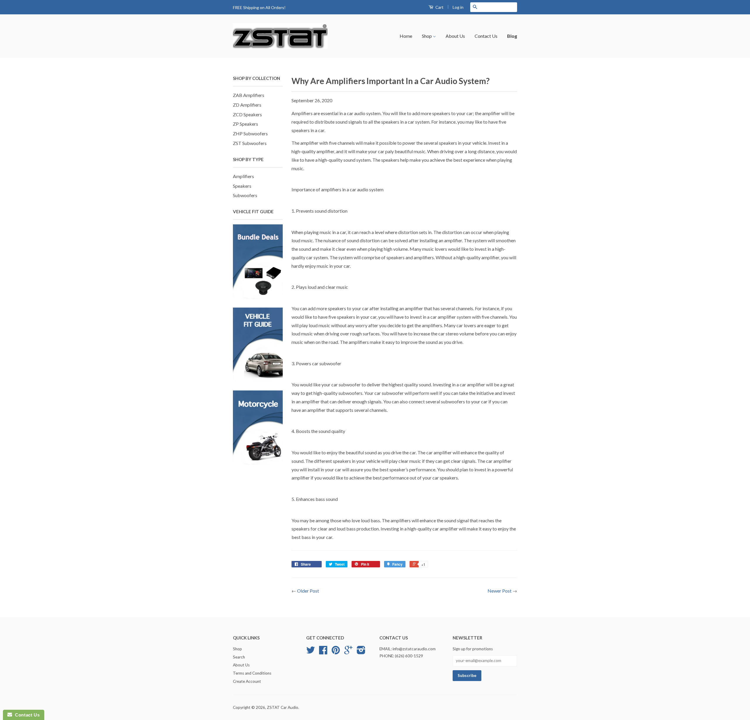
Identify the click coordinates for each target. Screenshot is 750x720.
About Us (455, 36)
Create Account (247, 681)
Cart (439, 7)
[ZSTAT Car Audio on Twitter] (310, 652)
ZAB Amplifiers (248, 95)
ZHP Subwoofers (250, 133)
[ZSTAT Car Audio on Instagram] (361, 652)
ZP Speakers (245, 124)
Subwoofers (245, 195)
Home (406, 36)
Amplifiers (243, 176)
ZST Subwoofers (250, 143)
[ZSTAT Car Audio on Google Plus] (348, 652)
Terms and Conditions (252, 673)
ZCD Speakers (247, 114)
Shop (427, 36)
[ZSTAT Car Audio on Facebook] (323, 652)
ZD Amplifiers (247, 105)
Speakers (242, 186)
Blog (512, 36)
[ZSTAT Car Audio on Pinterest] (335, 652)
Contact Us (486, 36)
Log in (458, 7)
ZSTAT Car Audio (282, 707)
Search (239, 657)
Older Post (308, 590)
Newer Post (500, 590)
